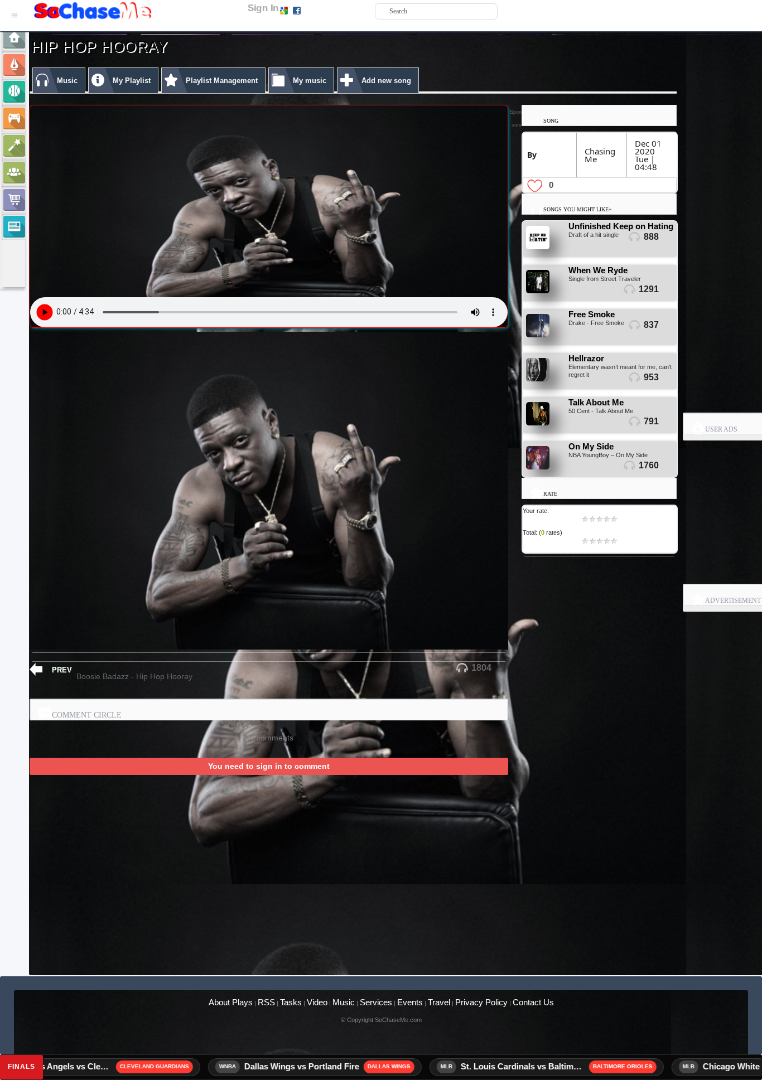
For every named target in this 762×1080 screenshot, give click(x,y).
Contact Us (533, 1002)
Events (410, 1002)
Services (376, 1002)
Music (343, 1002)
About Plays (231, 1002)
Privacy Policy (481, 1002)
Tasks (291, 1002)
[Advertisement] (353, 857)
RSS (266, 1002)
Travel (439, 1002)
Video (317, 1002)
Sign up (314, 10)
